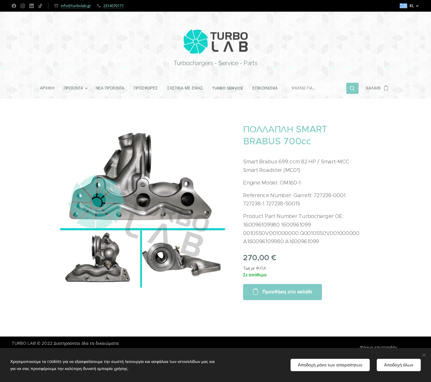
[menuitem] (49, 88)
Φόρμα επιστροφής (379, 347)
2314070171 (113, 5)
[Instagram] (22, 6)
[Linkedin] (31, 6)
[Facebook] (14, 6)
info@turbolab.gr (76, 5)
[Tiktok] (40, 6)
